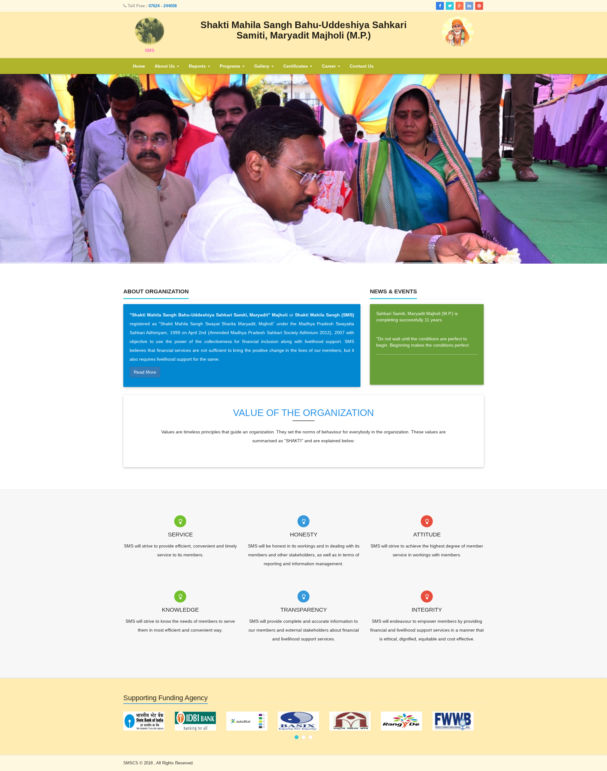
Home (139, 66)
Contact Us (362, 66)
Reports (198, 66)
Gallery (262, 66)
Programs (231, 66)
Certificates (296, 66)
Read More (145, 372)
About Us (165, 66)
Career (329, 66)
